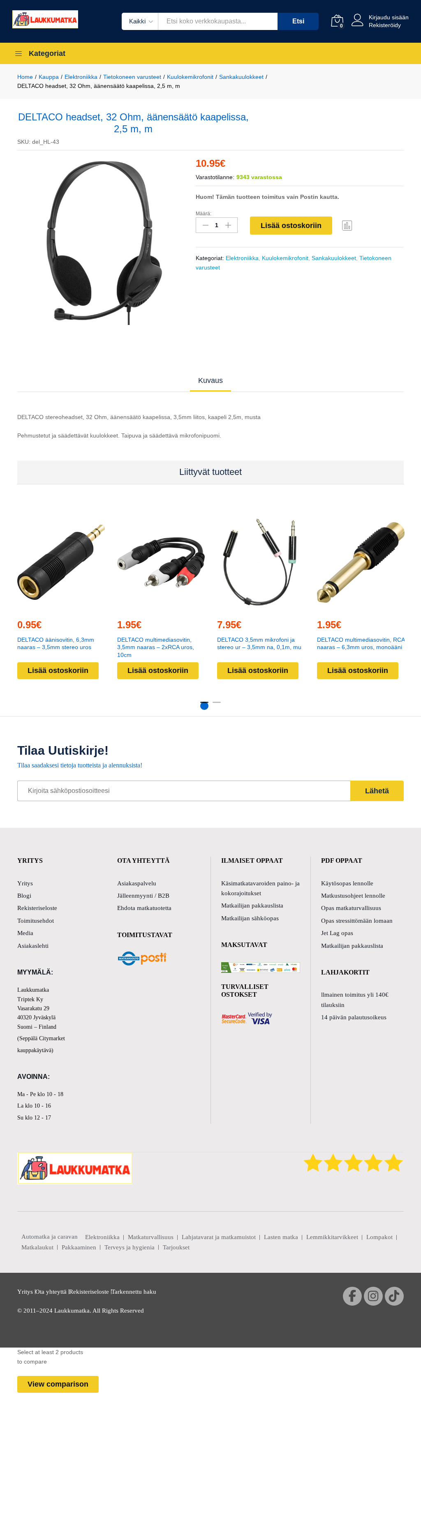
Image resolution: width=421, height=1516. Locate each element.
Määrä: (203, 213)
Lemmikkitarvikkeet (332, 1237)
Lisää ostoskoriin (291, 225)
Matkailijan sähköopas (250, 918)
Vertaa (347, 225)
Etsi (298, 21)
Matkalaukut (37, 1247)
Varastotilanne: (215, 177)
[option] (100, 242)
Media (25, 933)
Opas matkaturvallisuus (351, 908)
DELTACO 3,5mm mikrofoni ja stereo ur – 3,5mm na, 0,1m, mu (259, 643)
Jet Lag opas (337, 933)
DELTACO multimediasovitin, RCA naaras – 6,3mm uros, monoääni (361, 643)
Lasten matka (281, 1237)
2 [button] (217, 706)
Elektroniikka (242, 258)
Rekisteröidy (385, 25)
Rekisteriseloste (37, 908)
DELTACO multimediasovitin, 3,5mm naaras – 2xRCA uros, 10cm (155, 647)
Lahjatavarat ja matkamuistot (219, 1237)
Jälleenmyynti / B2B (143, 895)
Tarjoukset (176, 1247)
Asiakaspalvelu (136, 883)
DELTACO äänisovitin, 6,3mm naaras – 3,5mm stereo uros (55, 643)
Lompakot (379, 1237)
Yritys (25, 883)
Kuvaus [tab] (210, 380)
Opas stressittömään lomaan (357, 920)
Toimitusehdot (35, 920)
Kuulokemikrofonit (285, 258)
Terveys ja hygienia (129, 1247)
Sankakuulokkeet (334, 258)
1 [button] (204, 706)
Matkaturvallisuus (150, 1237)
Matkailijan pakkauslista (252, 905)
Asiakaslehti (33, 945)
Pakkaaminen (79, 1247)
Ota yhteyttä (51, 1291)
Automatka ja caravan (49, 1236)
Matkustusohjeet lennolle (353, 895)
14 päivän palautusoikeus (353, 1017)
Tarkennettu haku (133, 1291)
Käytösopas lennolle (347, 883)
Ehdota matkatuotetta (144, 908)
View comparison (58, 1384)
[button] (60, 607)
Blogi (24, 895)
